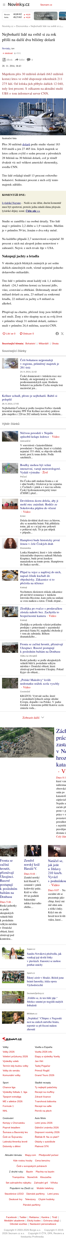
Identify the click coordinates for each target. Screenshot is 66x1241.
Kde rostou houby (22, 1160)
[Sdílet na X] (62, 333)
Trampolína (18, 1177)
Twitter (23, 1217)
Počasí (23, 477)
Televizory (30, 1199)
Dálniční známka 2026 (47, 1127)
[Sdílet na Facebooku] (57, 333)
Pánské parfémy (31, 1204)
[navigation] (4, 4)
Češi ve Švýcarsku (12, 1137)
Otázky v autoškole (45, 1141)
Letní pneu (53, 1193)
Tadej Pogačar (42, 1065)
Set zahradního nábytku (18, 1182)
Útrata (55, 343)
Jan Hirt (39, 1061)
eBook (9, 59)
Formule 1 (8, 1106)
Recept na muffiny (44, 1092)
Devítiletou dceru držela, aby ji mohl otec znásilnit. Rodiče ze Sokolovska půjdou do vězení (39, 504)
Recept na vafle (43, 1106)
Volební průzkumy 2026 (15, 1056)
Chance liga (9, 1087)
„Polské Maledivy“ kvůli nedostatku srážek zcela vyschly (39, 681)
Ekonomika (25, 548)
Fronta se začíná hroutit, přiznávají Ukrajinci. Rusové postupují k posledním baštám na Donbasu (41, 647)
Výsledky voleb (11, 1061)
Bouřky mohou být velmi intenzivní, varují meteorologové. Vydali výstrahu (40, 468)
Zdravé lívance (43, 1096)
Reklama (34, 1217)
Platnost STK (42, 1146)
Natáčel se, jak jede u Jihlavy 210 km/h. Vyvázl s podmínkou (57, 870)
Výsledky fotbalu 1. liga (15, 1092)
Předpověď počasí (48, 1155)
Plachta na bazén (45, 1171)
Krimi (22, 516)
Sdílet (22, 59)
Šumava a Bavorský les (15, 1132)
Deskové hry (15, 1199)
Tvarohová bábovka (45, 1101)
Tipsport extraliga (12, 1096)
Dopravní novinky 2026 (47, 1132)
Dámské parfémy (35, 1193)
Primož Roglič (42, 1070)
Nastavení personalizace (43, 1224)
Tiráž (54, 1217)
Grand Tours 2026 (44, 1075)
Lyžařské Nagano (11, 203)
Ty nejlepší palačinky (46, 1087)
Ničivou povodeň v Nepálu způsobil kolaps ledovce (36, 435)
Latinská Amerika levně (15, 1141)
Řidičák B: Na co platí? (47, 1137)
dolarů (26, 144)
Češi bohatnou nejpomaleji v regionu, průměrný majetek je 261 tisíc (39, 363)
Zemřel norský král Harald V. (32, 864)
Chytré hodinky (46, 1199)
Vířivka (54, 1182)
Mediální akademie (14, 1220)
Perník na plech (43, 1110)
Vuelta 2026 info (43, 1051)
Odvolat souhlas (18, 1224)
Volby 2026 (9, 1051)
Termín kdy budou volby (15, 1065)
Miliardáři (44, 343)
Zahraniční (25, 441)
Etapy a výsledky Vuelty (47, 1056)
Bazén (29, 1171)
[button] (33, 116)
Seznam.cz (46, 4)
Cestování (25, 691)
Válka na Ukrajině (28, 656)
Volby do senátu (11, 1070)
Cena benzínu (42, 1160)
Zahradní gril (41, 1182)
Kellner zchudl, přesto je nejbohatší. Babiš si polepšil (29, 397)
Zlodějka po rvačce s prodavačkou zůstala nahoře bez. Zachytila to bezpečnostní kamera (41, 612)
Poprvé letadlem (11, 1127)
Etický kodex (34, 1220)
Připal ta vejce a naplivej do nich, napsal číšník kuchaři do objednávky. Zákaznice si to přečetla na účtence (40, 577)
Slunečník (32, 1177)
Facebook (11, 1217)
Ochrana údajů (51, 1220)
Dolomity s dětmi (11, 1146)
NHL (5, 1110)
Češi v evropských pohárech (32, 1166)
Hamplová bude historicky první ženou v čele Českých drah (40, 542)
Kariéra (45, 1217)
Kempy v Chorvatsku (14, 1122)
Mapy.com (30, 1155)
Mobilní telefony (45, 1188)
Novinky (6, 48)
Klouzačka (45, 1177)
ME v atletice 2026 (13, 1101)
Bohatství (30, 343)
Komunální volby (11, 1075)
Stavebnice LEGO (14, 1193)
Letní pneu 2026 (43, 1122)
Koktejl (23, 587)
